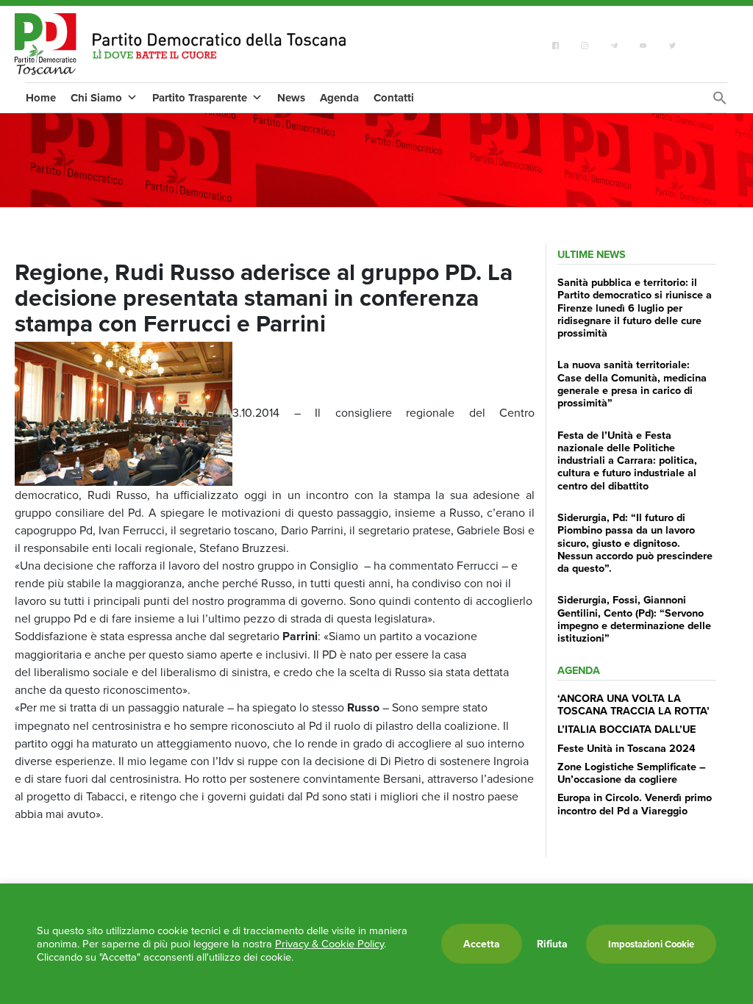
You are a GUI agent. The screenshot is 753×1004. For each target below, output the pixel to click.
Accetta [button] (481, 943)
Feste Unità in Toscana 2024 (626, 748)
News (291, 98)
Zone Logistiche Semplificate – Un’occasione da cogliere (631, 772)
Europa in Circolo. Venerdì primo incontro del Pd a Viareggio (634, 803)
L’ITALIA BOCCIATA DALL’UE (626, 728)
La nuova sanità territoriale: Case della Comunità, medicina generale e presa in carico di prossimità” (632, 383)
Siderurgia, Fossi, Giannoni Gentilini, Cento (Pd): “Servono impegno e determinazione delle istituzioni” (634, 618)
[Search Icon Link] (720, 101)
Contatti (394, 98)
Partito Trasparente (199, 98)
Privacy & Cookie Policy (329, 943)
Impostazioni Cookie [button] (651, 944)
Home (41, 98)
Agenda (339, 98)
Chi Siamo (96, 98)
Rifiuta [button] (552, 943)
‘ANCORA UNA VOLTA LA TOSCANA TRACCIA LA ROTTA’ (633, 704)
